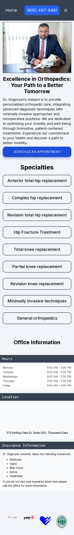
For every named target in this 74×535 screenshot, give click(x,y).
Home (11, 10)
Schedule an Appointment (37, 152)
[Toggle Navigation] (65, 10)
